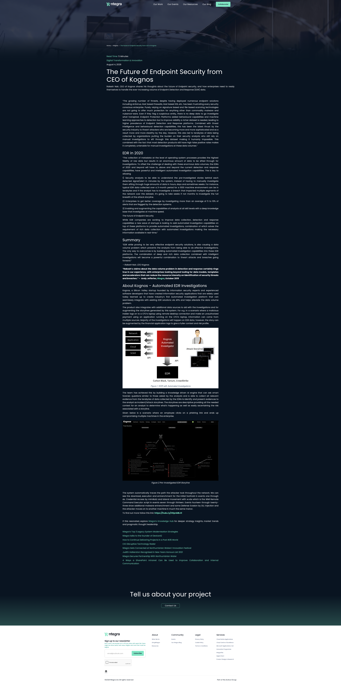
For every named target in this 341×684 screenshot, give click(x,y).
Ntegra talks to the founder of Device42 (142, 535)
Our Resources (190, 4)
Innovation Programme (223, 649)
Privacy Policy (199, 639)
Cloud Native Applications (224, 639)
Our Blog (206, 4)
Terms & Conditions (201, 646)
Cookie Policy (199, 642)
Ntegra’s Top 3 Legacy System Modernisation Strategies (150, 531)
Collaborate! (223, 4)
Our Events (172, 4)
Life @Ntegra (156, 642)
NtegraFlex (219, 652)
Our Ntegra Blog (176, 642)
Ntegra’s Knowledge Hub (161, 521)
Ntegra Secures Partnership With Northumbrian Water (150, 556)
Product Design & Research (225, 659)
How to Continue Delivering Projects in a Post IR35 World (150, 539)
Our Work (158, 4)
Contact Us (170, 605)
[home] (114, 4)
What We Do (155, 639)
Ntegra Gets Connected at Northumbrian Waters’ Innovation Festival (157, 548)
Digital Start (220, 656)
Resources (155, 646)
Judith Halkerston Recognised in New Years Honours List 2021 (153, 552)
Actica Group (231, 680)
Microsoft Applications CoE (224, 646)
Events (173, 639)
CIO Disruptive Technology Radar (139, 544)
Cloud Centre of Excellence (224, 642)
